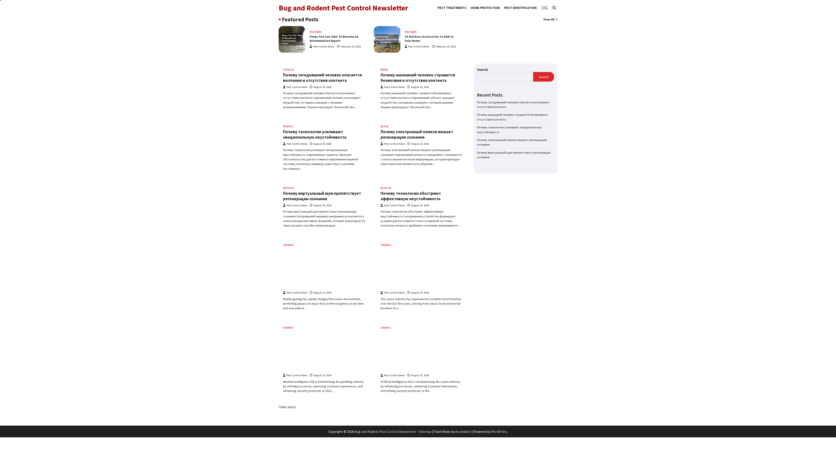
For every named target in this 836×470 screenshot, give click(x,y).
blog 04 (386, 188)
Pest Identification (520, 8)
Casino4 (288, 245)
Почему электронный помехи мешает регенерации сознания (417, 134)
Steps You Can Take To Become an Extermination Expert (334, 39)
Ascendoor (463, 431)
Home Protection (485, 8)
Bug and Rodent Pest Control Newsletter (343, 7)
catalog (288, 69)
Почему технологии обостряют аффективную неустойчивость (411, 196)
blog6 (385, 126)
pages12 (288, 126)
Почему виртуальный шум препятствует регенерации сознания (322, 196)
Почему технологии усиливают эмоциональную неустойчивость (315, 134)
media (384, 69)
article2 (288, 188)
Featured (316, 32)
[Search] (554, 8)
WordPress (499, 431)
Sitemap (425, 431)
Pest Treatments (452, 8)
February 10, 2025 (351, 46)
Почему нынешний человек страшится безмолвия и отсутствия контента (418, 77)
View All (548, 19)
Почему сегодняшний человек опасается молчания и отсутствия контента (322, 77)
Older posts (287, 407)
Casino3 (288, 327)
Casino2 (386, 327)
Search (482, 69)
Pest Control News (323, 46)
